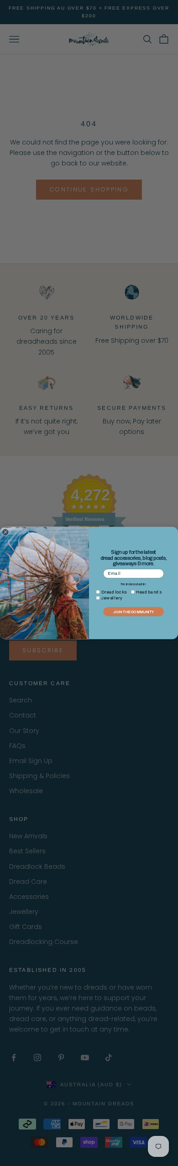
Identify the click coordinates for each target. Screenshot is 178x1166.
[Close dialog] (5, 532)
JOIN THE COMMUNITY (133, 612)
